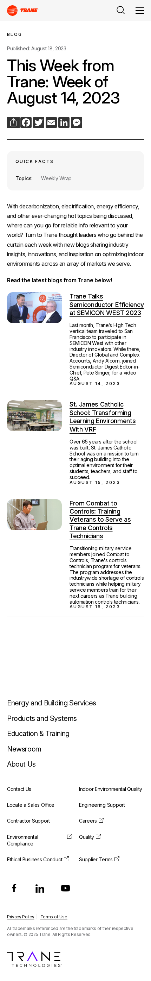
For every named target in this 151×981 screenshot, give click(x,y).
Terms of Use (53, 916)
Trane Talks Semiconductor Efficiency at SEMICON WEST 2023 (107, 304)
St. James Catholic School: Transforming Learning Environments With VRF (103, 417)
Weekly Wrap (56, 178)
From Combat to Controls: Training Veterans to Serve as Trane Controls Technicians (100, 519)
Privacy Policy (20, 916)
